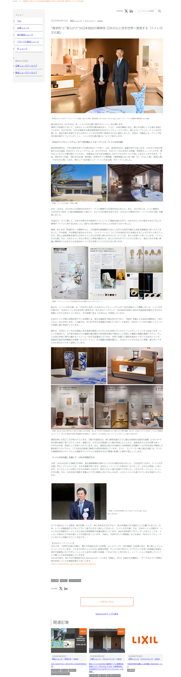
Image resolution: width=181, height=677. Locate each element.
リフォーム (56, 670)
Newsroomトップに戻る (107, 614)
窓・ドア (64, 670)
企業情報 (131, 670)
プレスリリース (109, 659)
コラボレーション (113, 675)
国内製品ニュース (25, 35)
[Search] (159, 11)
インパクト (94, 675)
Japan (100, 21)
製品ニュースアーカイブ (26, 73)
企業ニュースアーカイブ (26, 66)
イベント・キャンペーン (60, 673)
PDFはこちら (107, 602)
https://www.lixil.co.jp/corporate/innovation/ (73, 564)
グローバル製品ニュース (28, 42)
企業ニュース (23, 28)
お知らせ (68, 659)
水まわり (63, 580)
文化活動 (55, 580)
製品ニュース (76, 21)
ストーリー (89, 21)
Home (15, 1)
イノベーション (75, 580)
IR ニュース (22, 49)
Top (19, 21)
